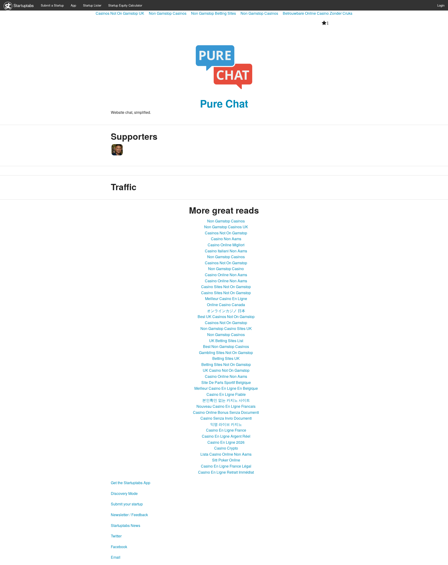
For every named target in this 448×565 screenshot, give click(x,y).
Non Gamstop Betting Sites (213, 13)
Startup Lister (92, 5)
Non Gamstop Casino (226, 268)
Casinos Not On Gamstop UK (120, 13)
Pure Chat (224, 103)
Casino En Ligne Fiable (226, 394)
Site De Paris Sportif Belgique (226, 382)
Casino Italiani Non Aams (226, 251)
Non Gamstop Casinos (167, 13)
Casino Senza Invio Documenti (226, 418)
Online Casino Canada (226, 304)
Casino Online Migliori (226, 244)
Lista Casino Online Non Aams (226, 454)
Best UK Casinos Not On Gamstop (226, 316)
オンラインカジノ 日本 (226, 310)
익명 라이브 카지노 (226, 424)
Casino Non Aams (226, 238)
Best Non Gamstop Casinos (226, 346)
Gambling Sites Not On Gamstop (226, 352)
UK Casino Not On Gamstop (226, 370)
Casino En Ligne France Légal (226, 466)
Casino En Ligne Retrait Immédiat (226, 472)
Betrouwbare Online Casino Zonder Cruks (317, 13)
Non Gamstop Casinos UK (226, 226)
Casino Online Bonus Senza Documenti (226, 412)
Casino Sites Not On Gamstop (226, 286)
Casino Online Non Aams (226, 274)
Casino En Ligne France (226, 430)
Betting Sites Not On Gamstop (226, 364)
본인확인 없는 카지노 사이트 (226, 400)
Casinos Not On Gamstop (226, 233)
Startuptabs (23, 5)
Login (440, 5)
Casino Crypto (226, 448)
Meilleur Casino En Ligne (226, 298)
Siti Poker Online (226, 460)
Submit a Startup (52, 5)
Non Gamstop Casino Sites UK (226, 328)
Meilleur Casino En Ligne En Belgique (226, 388)
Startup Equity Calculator (125, 5)
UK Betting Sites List (226, 340)
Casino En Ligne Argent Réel (226, 436)
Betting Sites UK (226, 358)
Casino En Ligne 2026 (226, 442)
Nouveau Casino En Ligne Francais (226, 406)
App (73, 5)
